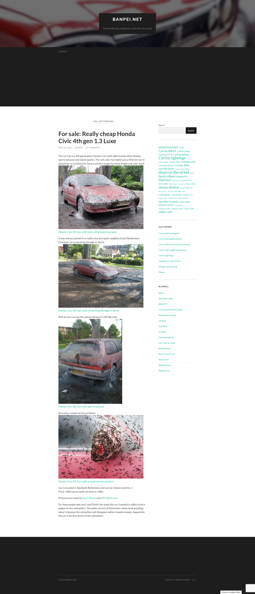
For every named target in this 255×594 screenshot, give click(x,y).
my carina (181, 184)
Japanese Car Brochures (170, 261)
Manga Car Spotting (168, 266)
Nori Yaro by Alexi (167, 343)
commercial (188, 161)
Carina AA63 (167, 150)
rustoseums (177, 195)
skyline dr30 (163, 198)
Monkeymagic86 (166, 337)
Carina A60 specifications (170, 239)
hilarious (165, 179)
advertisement (168, 147)
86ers (161, 293)
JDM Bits (163, 326)
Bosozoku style (165, 298)
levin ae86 (163, 184)
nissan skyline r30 (186, 188)
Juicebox (163, 331)
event (192, 173)
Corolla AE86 (182, 165)
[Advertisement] (127, 87)
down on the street (174, 172)
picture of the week (174, 191)
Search (162, 125)
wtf (169, 211)
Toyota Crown (177, 208)
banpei (78, 147)
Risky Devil (164, 359)
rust (183, 191)
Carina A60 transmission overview (174, 244)
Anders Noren (182, 580)
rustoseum (165, 194)
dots (187, 169)
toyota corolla (164, 208)
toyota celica (179, 205)
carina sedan (181, 154)
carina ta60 (163, 162)
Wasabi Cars (164, 370)
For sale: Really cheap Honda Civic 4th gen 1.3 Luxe (96, 137)
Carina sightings (172, 157)
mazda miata (173, 184)
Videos (162, 272)
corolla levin (166, 168)
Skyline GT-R (172, 198)
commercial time (166, 165)
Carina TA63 (174, 162)
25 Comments (93, 147)
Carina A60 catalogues (169, 233)
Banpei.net (128, 19)
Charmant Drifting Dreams (171, 309)
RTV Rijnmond (109, 497)
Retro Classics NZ (167, 354)
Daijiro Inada (179, 169)
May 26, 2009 (65, 147)
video (162, 211)
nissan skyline (169, 187)
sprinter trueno (168, 201)
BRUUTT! (163, 304)
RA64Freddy (164, 348)
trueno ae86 (189, 208)
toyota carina (166, 204)
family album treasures (173, 176)
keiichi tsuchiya (186, 180)
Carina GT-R (165, 154)
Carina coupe (183, 151)
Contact (63, 52)
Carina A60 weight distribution (173, 250)
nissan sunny (163, 191)
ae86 (181, 147)
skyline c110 (188, 195)
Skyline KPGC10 (182, 198)
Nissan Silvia (191, 184)
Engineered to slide (167, 315)
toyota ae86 (184, 202)
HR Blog (162, 320)
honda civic (176, 180)
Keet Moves (89, 497)
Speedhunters (165, 365)
